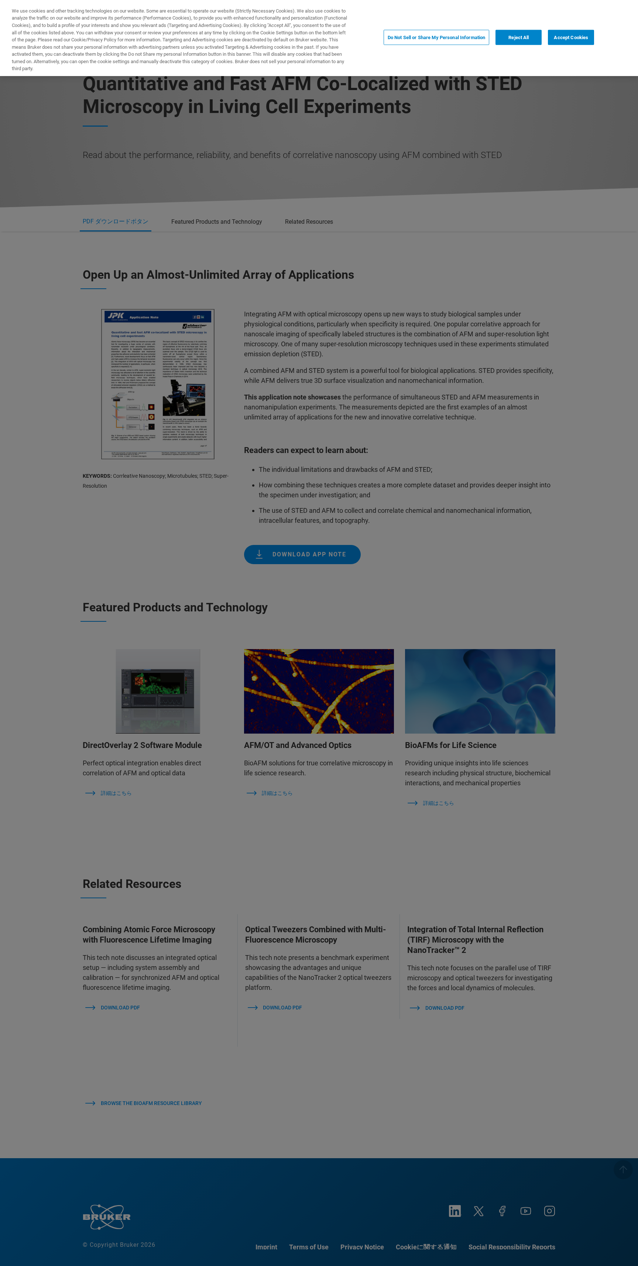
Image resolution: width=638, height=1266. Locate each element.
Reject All (518, 37)
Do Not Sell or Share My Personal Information (437, 37)
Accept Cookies (571, 37)
